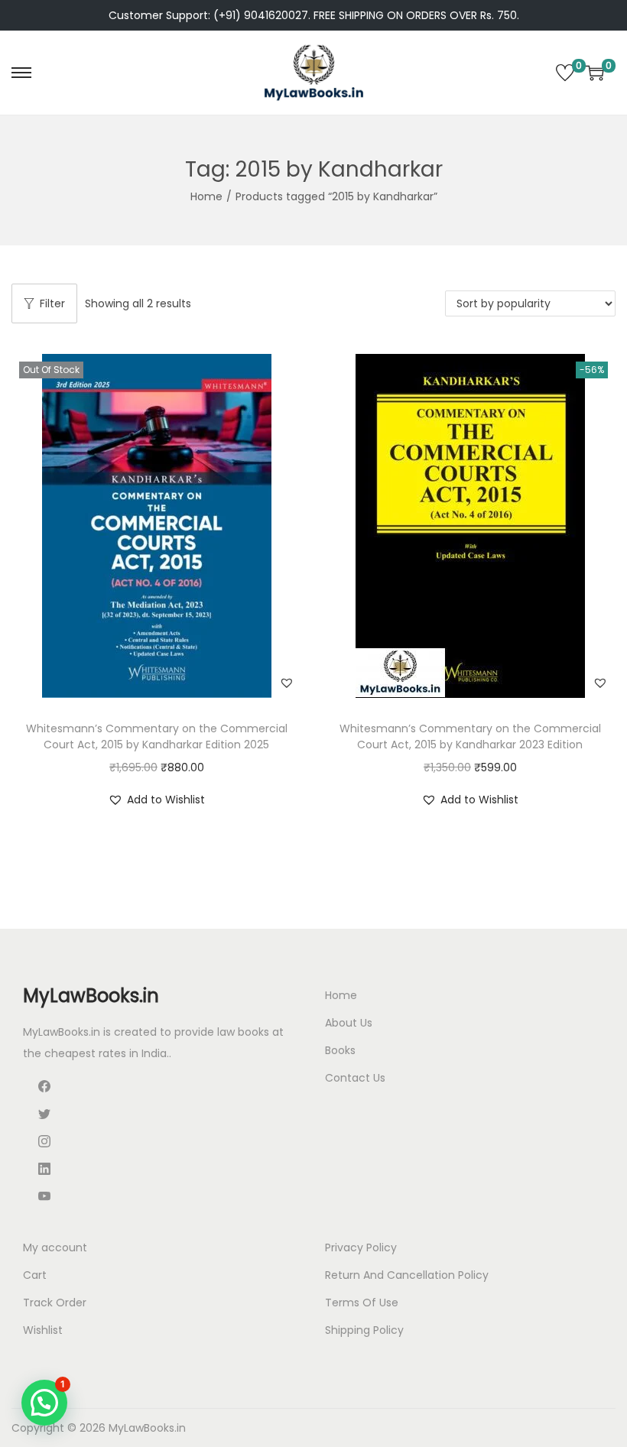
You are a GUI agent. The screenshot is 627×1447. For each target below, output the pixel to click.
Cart (35, 1275)
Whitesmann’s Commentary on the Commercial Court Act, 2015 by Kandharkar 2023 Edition (470, 736)
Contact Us (355, 1077)
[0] (565, 72)
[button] (286, 682)
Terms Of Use (361, 1302)
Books (340, 1050)
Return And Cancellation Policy (407, 1275)
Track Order (54, 1302)
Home (206, 196)
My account (55, 1247)
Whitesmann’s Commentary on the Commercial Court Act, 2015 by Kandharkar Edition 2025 (157, 736)
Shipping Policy (364, 1330)
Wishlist (43, 1330)
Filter (52, 303)
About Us (348, 1022)
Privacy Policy (361, 1247)
